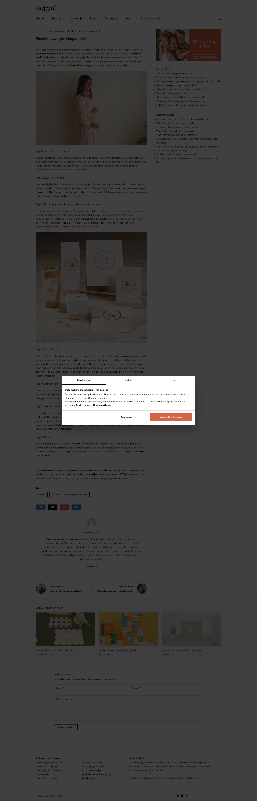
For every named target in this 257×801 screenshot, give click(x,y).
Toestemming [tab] (84, 380)
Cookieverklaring (102, 405)
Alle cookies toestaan (171, 417)
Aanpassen (126, 417)
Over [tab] (173, 380)
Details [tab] (128, 380)
